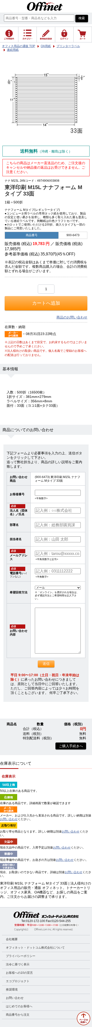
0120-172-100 (35, 921)
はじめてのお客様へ (19, 1006)
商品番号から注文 (17, 1014)
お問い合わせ (9, 819)
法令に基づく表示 (17, 964)
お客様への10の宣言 (19, 972)
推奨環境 (12, 989)
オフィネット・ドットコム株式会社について (35, 947)
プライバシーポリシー (20, 956)
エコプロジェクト (17, 981)
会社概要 (12, 939)
